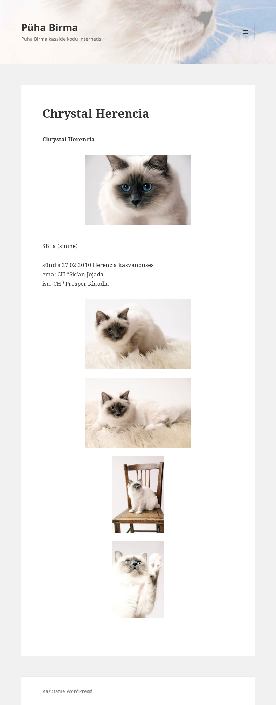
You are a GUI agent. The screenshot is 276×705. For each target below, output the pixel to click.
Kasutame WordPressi (67, 691)
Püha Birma (49, 27)
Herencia (105, 265)
